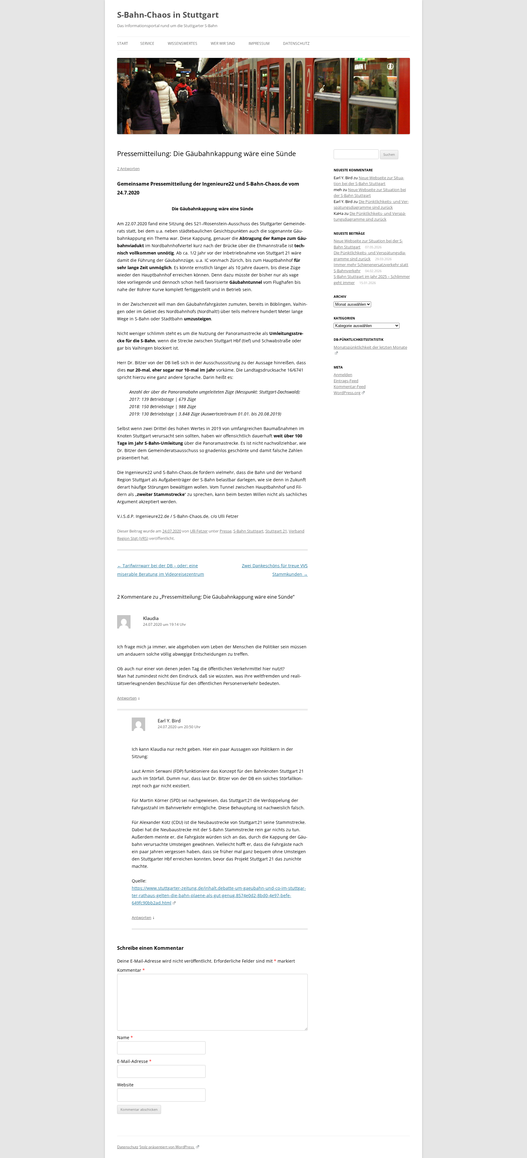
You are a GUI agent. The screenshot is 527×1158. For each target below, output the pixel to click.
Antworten (127, 698)
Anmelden (343, 374)
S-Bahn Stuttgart (248, 531)
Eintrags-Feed (346, 380)
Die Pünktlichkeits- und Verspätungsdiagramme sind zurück (371, 204)
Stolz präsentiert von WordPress (167, 1146)
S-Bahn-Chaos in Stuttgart (168, 14)
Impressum (259, 43)
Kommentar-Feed (350, 386)
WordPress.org (347, 392)
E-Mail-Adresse (134, 1061)
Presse (225, 531)
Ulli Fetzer (199, 531)
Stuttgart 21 (276, 531)
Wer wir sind (223, 43)
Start (122, 43)
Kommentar (131, 970)
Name (125, 1037)
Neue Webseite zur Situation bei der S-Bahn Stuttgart (369, 181)
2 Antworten (128, 168)
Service (147, 43)
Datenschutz (296, 43)
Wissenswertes (182, 43)
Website (125, 1085)
